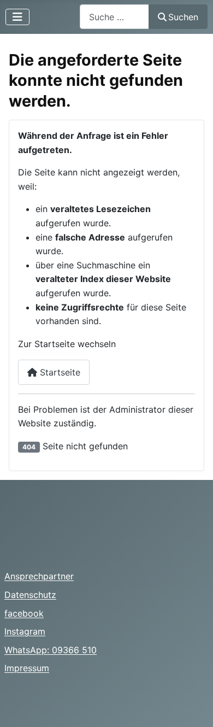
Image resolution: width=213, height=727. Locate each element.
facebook (24, 613)
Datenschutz (30, 594)
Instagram (24, 631)
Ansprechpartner (39, 576)
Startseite (58, 372)
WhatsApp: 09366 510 (50, 649)
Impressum (26, 667)
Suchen (183, 16)
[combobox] (114, 16)
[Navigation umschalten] (17, 17)
